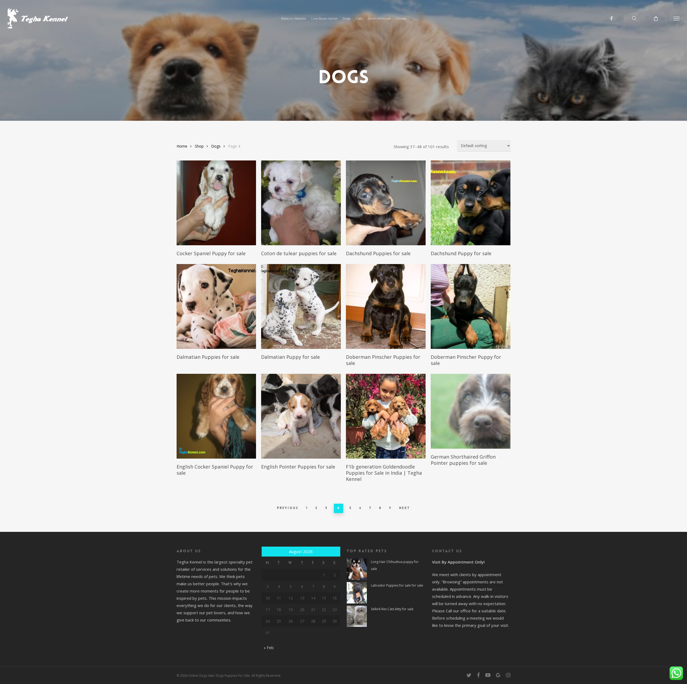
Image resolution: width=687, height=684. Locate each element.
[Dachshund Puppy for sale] (470, 202)
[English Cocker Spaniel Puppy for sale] (216, 416)
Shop (199, 146)
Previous (287, 508)
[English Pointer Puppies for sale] (301, 416)
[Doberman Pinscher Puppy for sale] (470, 306)
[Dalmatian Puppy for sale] (301, 306)
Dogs (216, 146)
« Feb (269, 647)
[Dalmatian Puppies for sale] (216, 306)
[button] (676, 18)
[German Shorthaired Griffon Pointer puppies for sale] (470, 411)
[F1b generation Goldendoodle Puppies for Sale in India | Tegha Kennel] (386, 416)
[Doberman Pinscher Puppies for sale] (386, 306)
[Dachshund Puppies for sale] (386, 202)
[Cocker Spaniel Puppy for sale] (216, 202)
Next (404, 508)
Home (182, 146)
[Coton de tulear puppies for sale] (301, 202)
